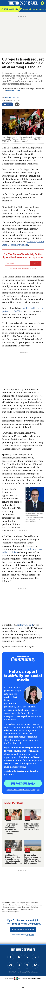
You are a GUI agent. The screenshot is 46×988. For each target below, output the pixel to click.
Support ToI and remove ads (34, 9)
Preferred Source (13, 91)
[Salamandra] (36, 978)
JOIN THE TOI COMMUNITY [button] (23, 929)
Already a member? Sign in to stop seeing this (23, 789)
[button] (42, 3)
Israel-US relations (26, 909)
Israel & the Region (18, 903)
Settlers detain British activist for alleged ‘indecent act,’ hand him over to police (32, 827)
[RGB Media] (17, 978)
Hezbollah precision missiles (32, 905)
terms (34, 268)
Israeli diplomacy (23, 907)
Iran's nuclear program (11, 911)
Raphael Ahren (10, 98)
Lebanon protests (9, 907)
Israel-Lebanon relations (11, 905)
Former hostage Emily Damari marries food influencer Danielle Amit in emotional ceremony (12, 829)
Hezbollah (34, 907)
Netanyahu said (25, 624)
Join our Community (9, 9)
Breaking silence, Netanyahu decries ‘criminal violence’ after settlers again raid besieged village (13, 859)
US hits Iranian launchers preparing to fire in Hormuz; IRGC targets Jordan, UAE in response (32, 859)
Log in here (30, 934)
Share (9, 104)
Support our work (23, 783)
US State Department (10, 909)
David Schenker (32, 903)
